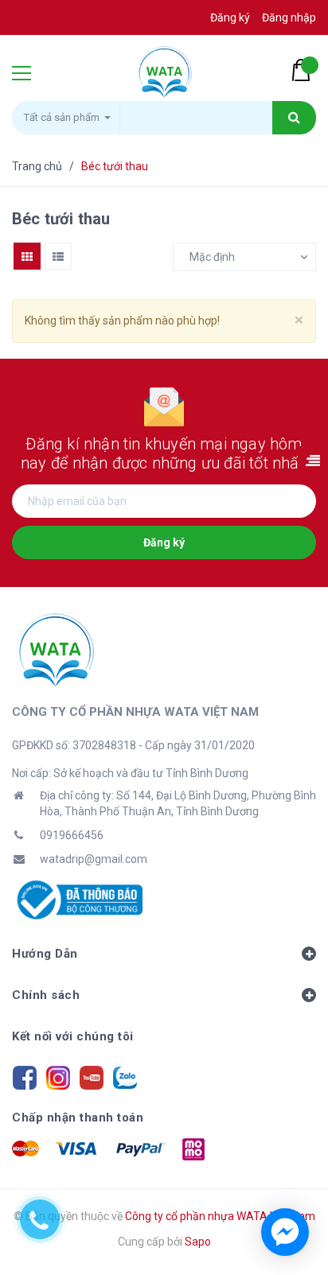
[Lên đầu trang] (291, 1175)
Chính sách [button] (46, 995)
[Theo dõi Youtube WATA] (91, 1076)
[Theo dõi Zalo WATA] (125, 1076)
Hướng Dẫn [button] (45, 954)
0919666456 (71, 835)
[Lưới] (27, 256)
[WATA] (55, 649)
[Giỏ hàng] (304, 70)
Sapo (198, 1241)
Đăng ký (164, 542)
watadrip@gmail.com (93, 859)
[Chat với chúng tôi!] (285, 1232)
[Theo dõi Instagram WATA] (58, 1076)
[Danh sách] (58, 256)
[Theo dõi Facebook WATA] (24, 1076)
